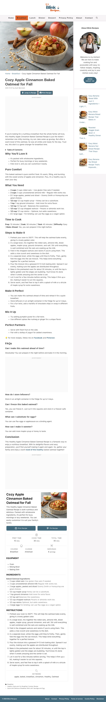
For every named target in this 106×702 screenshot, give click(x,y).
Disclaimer (100, 699)
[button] (96, 17)
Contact (89, 18)
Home (11, 18)
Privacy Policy (66, 18)
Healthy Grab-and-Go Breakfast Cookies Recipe (22, 686)
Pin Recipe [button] (53, 528)
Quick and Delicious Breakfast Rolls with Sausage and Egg (26, 688)
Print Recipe (46, 93)
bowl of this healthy (34, 450)
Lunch (33, 18)
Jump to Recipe (30, 93)
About (79, 18)
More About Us (90, 80)
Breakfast (21, 18)
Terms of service (77, 699)
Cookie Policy (90, 699)
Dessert (52, 18)
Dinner (42, 18)
